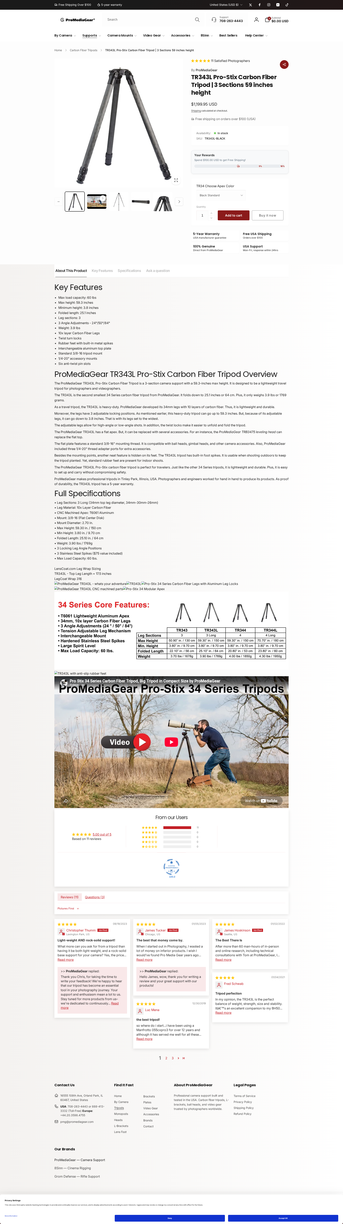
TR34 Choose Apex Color (215, 186)
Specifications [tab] (129, 271)
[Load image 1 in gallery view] (74, 201)
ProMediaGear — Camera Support (79, 1160)
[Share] (284, 64)
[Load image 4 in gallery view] (162, 201)
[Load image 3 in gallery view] (140, 201)
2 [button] (166, 1058)
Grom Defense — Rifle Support (77, 1176)
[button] (277, 20)
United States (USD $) (224, 4)
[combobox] (153, 20)
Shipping (196, 110)
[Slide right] (179, 201)
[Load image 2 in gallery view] (118, 201)
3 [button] (173, 1058)
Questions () (95, 897)
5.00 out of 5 (102, 834)
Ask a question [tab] (158, 271)
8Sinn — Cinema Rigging (72, 1168)
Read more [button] (66, 960)
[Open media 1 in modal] (118, 123)
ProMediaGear (204, 70)
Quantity (201, 206)
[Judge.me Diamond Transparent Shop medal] (171, 867)
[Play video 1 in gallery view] (96, 201)
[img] (67, 924)
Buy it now (267, 215)
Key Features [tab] (102, 271)
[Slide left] (58, 201)
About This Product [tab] (71, 271)
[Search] (197, 20)
